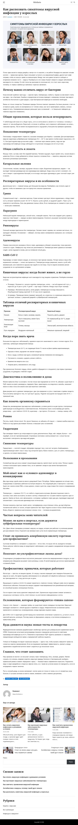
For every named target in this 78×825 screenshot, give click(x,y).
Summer (9, 17)
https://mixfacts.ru (18, 694)
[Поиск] (74, 2)
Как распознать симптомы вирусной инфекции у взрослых (26, 792)
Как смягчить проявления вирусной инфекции (63, 726)
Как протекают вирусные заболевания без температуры (37, 727)
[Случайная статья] (71, 2)
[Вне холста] (4, 2)
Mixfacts (37, 2)
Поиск (5, 758)
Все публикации (24, 678)
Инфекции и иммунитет (11, 814)
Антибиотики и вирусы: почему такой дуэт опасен (22, 788)
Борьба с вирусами (11, 678)
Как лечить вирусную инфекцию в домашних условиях (12, 727)
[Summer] (7, 694)
